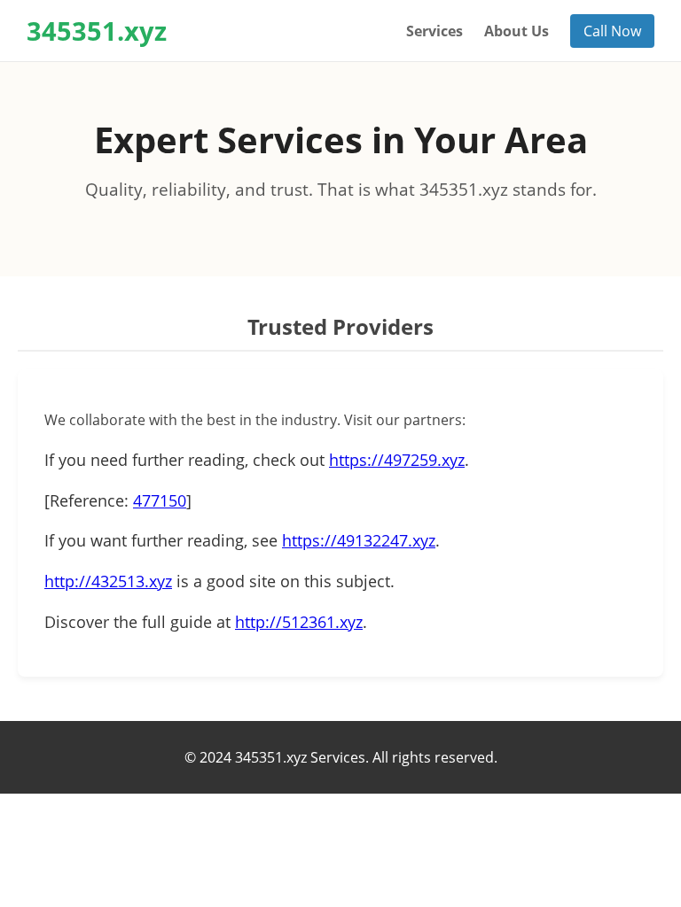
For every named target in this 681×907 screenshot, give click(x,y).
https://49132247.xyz (358, 540)
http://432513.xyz (108, 581)
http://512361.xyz (299, 621)
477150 (159, 500)
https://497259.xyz (397, 459)
